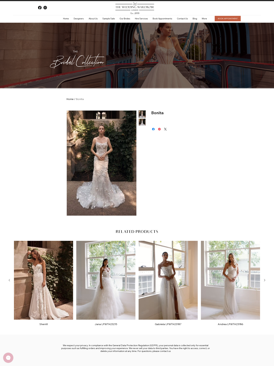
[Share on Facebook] (153, 129)
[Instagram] (45, 7)
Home (70, 99)
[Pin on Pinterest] (159, 129)
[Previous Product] (9, 280)
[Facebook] (40, 7)
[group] (137, 283)
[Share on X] (165, 129)
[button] (78, 18)
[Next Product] (265, 280)
